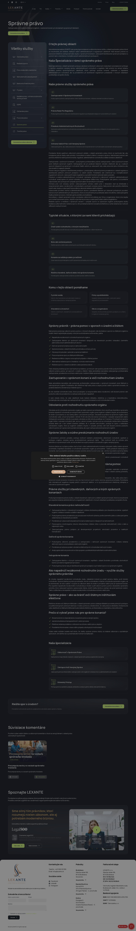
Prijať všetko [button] (58, 472)
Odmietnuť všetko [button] (76, 472)
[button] (68, 476)
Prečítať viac (75, 462)
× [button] (103, 453)
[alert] (68, 465)
